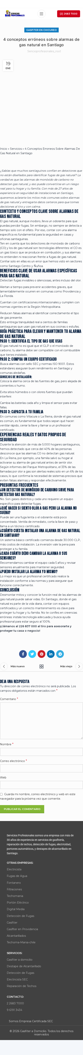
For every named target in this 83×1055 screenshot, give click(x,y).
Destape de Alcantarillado (24, 966)
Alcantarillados (16, 936)
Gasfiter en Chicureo (41, 30)
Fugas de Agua (17, 876)
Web (3, 777)
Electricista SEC (17, 979)
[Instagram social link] (41, 3)
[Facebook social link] (32, 3)
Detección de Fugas (20, 916)
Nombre (7, 744)
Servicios (16, 148)
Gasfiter (12, 922)
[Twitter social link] (36, 3)
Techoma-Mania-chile (21, 942)
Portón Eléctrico (18, 902)
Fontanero (14, 883)
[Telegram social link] (60, 654)
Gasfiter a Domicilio (33, 1031)
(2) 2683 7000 (68, 13)
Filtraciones (14, 889)
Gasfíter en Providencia (22, 929)
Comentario (9, 699)
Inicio (3, 148)
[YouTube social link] (46, 3)
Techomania (15, 896)
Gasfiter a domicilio (19, 959)
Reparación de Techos (21, 986)
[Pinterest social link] (41, 654)
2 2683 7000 (15, 1003)
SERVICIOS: (14, 953)
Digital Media (16, 909)
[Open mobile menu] (41, 14)
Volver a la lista (41, 666)
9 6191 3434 (14, 1010)
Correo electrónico (13, 761)
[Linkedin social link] (51, 3)
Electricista (14, 869)
